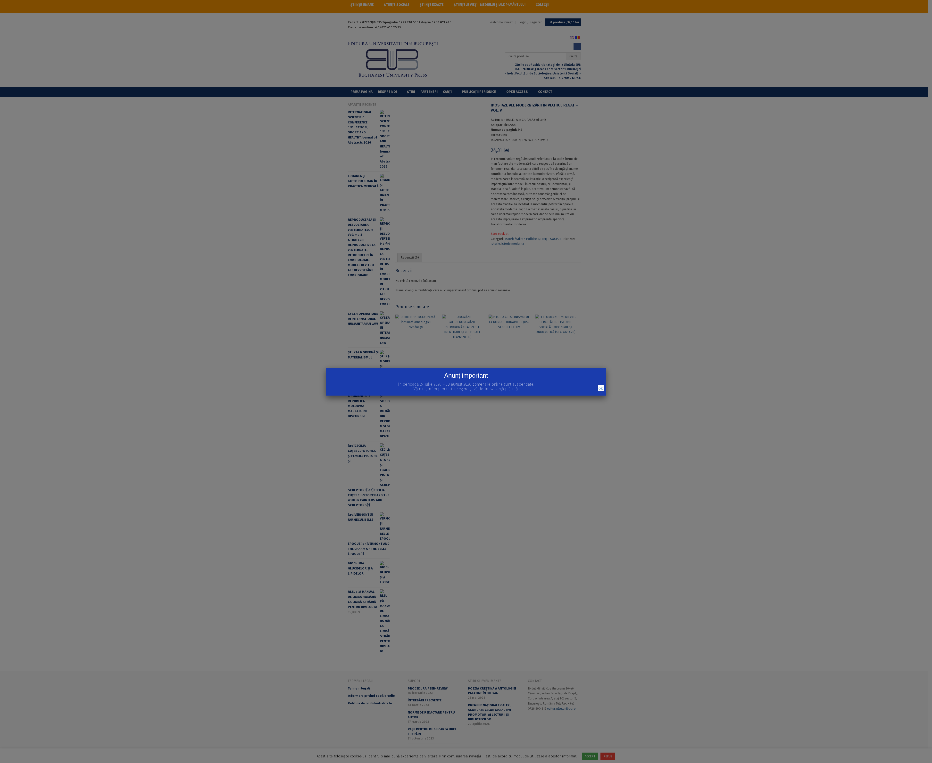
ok (601, 388)
